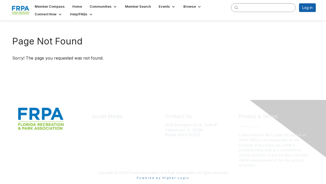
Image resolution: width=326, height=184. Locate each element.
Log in (307, 7)
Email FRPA (174, 140)
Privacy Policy (250, 125)
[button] (103, 6)
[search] (236, 7)
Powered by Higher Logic (163, 178)
